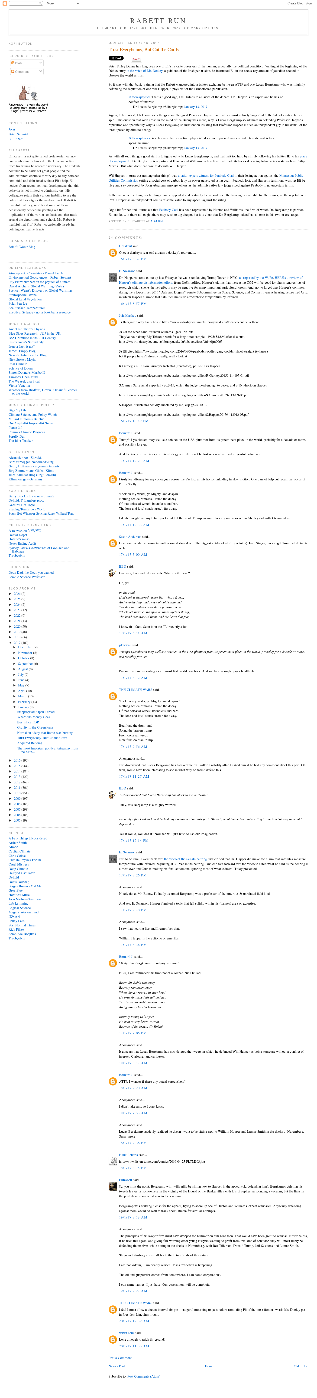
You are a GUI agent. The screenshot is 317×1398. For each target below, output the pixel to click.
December (26, 647)
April (22, 690)
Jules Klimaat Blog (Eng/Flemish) (32, 474)
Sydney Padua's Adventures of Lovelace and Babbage (39, 549)
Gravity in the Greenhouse (35, 727)
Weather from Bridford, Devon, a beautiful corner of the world (43, 391)
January (24, 707)
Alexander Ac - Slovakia (25, 457)
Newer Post (117, 1366)
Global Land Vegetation (25, 299)
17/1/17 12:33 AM (134, 524)
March (23, 696)
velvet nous (126, 1332)
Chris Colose (17, 855)
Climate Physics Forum (25, 859)
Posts (18, 62)
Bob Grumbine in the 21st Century (32, 337)
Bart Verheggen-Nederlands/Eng (31, 461)
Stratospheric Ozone (23, 294)
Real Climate (18, 363)
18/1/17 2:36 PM (133, 1142)
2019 (17, 631)
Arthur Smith (18, 842)
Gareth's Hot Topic (22, 504)
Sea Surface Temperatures (27, 307)
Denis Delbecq (19, 881)
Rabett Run (158, 20)
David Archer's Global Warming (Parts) (36, 286)
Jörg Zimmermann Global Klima (31, 470)
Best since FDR (28, 722)
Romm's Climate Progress (27, 431)
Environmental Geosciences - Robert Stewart (40, 277)
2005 (17, 820)
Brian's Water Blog (22, 246)
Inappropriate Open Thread (36, 711)
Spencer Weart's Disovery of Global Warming (40, 290)
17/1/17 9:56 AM (133, 746)
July (21, 674)
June (21, 679)
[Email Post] (164, 221)
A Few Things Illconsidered (28, 838)
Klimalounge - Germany (25, 479)
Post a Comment (120, 1357)
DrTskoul (125, 245)
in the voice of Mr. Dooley (144, 70)
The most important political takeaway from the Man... (47, 750)
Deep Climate (18, 868)
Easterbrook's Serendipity (26, 342)
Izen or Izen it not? (22, 346)
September (26, 663)
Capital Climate (20, 851)
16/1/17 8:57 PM (133, 303)
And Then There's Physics (27, 328)
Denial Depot (18, 534)
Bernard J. (126, 432)
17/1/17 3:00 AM (133, 554)
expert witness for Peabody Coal (211, 175)
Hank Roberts (128, 1154)
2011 (17, 787)
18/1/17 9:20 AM (133, 1087)
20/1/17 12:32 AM (134, 1320)
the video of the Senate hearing (185, 858)
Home (209, 1366)
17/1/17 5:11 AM (133, 633)
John (12, 129)
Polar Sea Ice (18, 303)
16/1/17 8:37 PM (133, 258)
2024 (17, 604)
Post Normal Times (22, 925)
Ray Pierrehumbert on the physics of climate (39, 281)
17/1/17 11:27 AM (134, 776)
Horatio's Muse (19, 894)
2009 (17, 798)
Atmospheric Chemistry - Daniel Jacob (36, 273)
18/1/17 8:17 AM (133, 1063)
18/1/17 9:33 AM (133, 1113)
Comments (22, 71)
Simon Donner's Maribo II (27, 372)
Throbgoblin (17, 555)
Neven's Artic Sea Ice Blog (27, 355)
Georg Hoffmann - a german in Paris (34, 466)
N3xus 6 (14, 916)
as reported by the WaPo (256, 277)
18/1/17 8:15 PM (133, 1167)
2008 (17, 803)
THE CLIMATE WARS (135, 689)
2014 (17, 771)
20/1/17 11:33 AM (134, 1346)
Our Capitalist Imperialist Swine (31, 423)
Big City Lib (17, 410)
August (23, 668)
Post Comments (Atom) (143, 1376)
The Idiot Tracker (21, 440)
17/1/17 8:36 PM (133, 944)
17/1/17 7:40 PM (133, 910)
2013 (17, 776)
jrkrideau (125, 644)
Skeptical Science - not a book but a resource (40, 312)
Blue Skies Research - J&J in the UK (35, 333)
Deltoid (14, 877)
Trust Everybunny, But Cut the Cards (144, 49)
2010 (17, 793)
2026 (17, 593)
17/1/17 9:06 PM (133, 1033)
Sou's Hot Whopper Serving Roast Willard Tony (41, 513)
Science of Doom (21, 368)
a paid (182, 175)
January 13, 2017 (195, 106)
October (24, 658)
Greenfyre (16, 890)
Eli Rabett (16, 138)
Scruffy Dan (17, 436)
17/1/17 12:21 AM (134, 460)
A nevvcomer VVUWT (25, 530)
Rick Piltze (16, 929)
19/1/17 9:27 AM (133, 1290)
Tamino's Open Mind (23, 376)
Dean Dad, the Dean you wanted (31, 572)
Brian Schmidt (19, 134)
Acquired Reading (29, 742)
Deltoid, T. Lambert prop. (26, 500)
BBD (122, 566)
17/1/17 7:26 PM (133, 875)
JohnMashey (127, 315)
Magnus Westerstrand (24, 912)
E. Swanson (127, 270)
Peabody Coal (168, 209)
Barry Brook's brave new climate (31, 496)
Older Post (301, 1366)
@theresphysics (139, 96)
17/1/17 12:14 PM (134, 840)
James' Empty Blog (22, 350)
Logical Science (20, 907)
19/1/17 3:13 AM (133, 1217)
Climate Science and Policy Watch (33, 414)
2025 (17, 598)
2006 (17, 814)
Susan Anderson (130, 536)
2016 (17, 760)
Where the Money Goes (33, 716)
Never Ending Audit (22, 543)
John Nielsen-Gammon (25, 899)
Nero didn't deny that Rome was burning (45, 732)
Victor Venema (19, 385)
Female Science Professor (27, 576)
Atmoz (13, 846)
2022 (17, 615)
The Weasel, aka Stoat (24, 381)
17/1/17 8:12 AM (133, 677)
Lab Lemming (18, 903)
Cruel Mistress (19, 864)
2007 (17, 809)
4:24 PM (157, 221)
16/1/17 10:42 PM (134, 421)
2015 (17, 765)
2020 (17, 626)
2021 (17, 620)
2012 (17, 782)
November (25, 652)
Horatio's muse (19, 538)
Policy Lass (17, 920)
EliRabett (125, 1179)
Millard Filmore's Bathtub (26, 418)
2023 (17, 609)
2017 (17, 642)
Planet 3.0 (15, 427)
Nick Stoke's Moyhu (22, 359)
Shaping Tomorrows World (27, 509)
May (21, 685)
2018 (17, 637)
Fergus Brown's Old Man (26, 886)
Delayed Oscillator (22, 872)
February (24, 701)
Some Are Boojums (22, 933)
